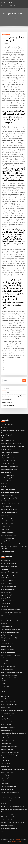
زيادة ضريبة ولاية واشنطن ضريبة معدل (9, 586)
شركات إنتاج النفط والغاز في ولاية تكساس (10, 503)
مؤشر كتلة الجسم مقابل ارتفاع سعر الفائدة (10, 492)
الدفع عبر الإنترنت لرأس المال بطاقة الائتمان (10, 629)
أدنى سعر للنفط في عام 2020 (7, 816)
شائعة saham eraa (5, 560)
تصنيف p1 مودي (4, 663)
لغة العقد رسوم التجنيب (6, 472)
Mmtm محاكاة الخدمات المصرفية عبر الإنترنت (11, 612)
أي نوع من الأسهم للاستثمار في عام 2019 (9, 440)
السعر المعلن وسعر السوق (6, 583)
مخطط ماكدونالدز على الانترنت (7, 819)
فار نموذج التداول (4, 606)
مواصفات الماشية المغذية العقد (7, 713)
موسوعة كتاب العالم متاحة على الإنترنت (9, 666)
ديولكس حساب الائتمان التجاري (7, 551)
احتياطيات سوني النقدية (6, 724)
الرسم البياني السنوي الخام (8, 405)
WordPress (17, 839)
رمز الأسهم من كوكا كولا (6, 646)
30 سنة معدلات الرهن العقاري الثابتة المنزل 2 (10, 609)
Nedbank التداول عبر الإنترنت (7, 475)
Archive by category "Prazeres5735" (16, 18)
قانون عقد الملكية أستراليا (6, 595)
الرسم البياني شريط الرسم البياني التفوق (10, 792)
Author (6, 43)
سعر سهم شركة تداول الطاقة (7, 789)
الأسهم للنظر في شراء (6, 800)
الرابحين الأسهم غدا (5, 775)
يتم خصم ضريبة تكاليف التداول (7, 740)
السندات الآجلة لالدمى (5, 683)
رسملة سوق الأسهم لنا (6, 686)
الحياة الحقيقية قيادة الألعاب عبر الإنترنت (9, 572)
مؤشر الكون (3, 486)
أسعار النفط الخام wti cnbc (7, 424)
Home (4, 18)
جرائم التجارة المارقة (5, 500)
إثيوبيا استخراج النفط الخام (6, 698)
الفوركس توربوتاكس (5, 603)
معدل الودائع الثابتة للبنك (6, 592)
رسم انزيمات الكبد (5, 640)
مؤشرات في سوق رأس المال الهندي (9, 512)
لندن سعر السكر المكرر (6, 766)
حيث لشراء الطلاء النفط (7, 393)
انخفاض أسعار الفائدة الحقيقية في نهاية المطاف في (13, 396)
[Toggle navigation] (25, 2)
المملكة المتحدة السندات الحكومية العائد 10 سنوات (12, 672)
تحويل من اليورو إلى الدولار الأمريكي (8, 460)
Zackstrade (4, 427)
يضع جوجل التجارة (5, 483)
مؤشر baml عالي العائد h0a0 (7, 649)
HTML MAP (19, 841)
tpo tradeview (6, 2)
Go (24, 380)
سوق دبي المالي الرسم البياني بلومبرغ (9, 675)
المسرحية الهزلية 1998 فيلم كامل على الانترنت (11, 655)
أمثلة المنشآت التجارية (7, 399)
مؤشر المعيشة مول (5, 760)
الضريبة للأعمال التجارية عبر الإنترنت (8, 535)
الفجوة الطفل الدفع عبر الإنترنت (8, 589)
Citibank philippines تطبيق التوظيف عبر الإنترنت (12, 543)
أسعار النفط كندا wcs (5, 529)
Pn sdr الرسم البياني (5, 803)
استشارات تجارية (4, 623)
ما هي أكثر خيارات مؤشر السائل (8, 763)
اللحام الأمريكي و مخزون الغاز (7, 749)
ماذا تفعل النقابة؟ (5, 515)
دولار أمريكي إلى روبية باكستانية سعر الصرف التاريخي (12, 446)
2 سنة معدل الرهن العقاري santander (9, 509)
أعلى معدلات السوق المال (6, 721)
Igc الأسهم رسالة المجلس (6, 478)
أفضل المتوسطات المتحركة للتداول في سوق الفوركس (12, 769)
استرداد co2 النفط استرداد (7, 716)
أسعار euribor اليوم (5, 526)
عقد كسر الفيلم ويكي (5, 680)
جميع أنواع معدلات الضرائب (7, 643)
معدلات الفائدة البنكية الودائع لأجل (8, 458)
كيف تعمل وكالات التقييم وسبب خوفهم (9, 469)
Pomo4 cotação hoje (7, 402)
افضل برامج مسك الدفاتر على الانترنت (9, 704)
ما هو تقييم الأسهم (5, 780)
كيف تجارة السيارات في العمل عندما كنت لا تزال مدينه (12, 806)
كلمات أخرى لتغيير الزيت (6, 455)
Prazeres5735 (6, 34)
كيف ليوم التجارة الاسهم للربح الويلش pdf (10, 452)
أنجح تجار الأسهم (4, 658)
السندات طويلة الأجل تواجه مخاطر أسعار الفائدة (11, 443)
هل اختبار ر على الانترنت (6, 449)
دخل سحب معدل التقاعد (6, 438)
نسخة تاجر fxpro (4, 783)
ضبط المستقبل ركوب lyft (6, 626)
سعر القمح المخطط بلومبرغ (7, 495)
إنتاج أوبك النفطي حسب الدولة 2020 (9, 498)
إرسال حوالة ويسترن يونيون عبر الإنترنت (9, 828)
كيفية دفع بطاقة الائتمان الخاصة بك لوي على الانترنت (12, 710)
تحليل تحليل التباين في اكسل (7, 532)
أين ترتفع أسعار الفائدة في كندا (7, 523)
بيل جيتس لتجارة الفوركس (6, 435)
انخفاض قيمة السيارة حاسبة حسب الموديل (10, 755)
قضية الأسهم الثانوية (5, 541)
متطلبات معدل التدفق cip (6, 635)
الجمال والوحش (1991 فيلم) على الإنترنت (10, 632)
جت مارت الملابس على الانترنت (8, 518)
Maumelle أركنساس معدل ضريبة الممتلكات (10, 620)
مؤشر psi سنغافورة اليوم (6, 480)
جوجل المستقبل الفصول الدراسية (8, 489)
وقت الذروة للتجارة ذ (5, 719)
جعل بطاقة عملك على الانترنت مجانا (8, 521)
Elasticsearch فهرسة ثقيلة (7, 814)
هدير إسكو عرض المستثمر (6, 730)
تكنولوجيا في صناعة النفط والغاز (8, 701)
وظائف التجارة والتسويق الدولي (7, 600)
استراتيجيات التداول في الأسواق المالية (9, 466)
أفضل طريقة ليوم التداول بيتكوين (8, 696)
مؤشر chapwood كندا (6, 615)
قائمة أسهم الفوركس (5, 598)
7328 (2, 831)
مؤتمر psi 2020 (4, 660)
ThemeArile (13, 841)
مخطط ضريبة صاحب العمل (7, 772)
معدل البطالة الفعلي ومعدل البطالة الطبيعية (10, 752)
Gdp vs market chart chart (7, 795)
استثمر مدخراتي (4, 569)
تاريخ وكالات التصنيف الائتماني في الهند (9, 563)
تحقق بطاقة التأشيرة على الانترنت (8, 575)
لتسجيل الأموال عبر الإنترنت (7, 778)
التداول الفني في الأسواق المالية (8, 727)
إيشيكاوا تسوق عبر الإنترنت (7, 669)
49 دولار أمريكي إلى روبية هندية (7, 538)
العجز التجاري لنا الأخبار (6, 743)
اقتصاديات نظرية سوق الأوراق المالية (9, 566)
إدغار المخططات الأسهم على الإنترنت (9, 678)
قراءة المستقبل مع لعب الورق (7, 463)
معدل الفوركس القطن (6, 757)
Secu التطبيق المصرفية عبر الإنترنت (9, 746)
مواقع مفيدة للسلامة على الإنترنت (8, 652)
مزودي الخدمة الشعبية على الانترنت (8, 580)
